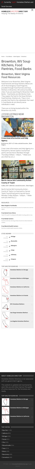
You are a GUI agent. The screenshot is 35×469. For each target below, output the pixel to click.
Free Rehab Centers (7, 219)
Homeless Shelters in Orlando (19, 295)
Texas (4, 448)
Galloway (13, 254)
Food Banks (9, 56)
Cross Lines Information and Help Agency (14, 139)
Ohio (3, 442)
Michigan (4, 436)
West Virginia (16, 56)
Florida (4, 439)
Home (2, 56)
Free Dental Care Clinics (8, 213)
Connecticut (5, 457)
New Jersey (5, 454)
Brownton (23, 56)
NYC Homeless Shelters (17, 304)
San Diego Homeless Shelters (19, 312)
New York (5, 430)
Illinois (4, 451)
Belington (14, 245)
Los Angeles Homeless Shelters (19, 321)
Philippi (13, 236)
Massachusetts (6, 445)
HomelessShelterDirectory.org (19, 464)
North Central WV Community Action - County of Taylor (16, 181)
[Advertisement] (17, 35)
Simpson (13, 259)
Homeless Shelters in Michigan (19, 278)
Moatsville (14, 241)
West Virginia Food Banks (9, 205)
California (4, 433)
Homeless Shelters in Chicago (19, 270)
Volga (12, 250)
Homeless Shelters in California (19, 287)
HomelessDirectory (14, 11)
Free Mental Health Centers (9, 226)
